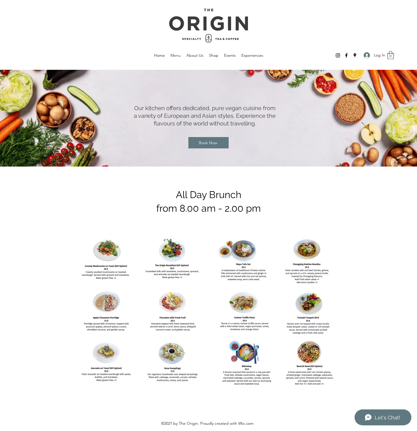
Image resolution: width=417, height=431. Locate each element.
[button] (390, 55)
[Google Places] (355, 55)
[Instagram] (338, 55)
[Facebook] (346, 55)
